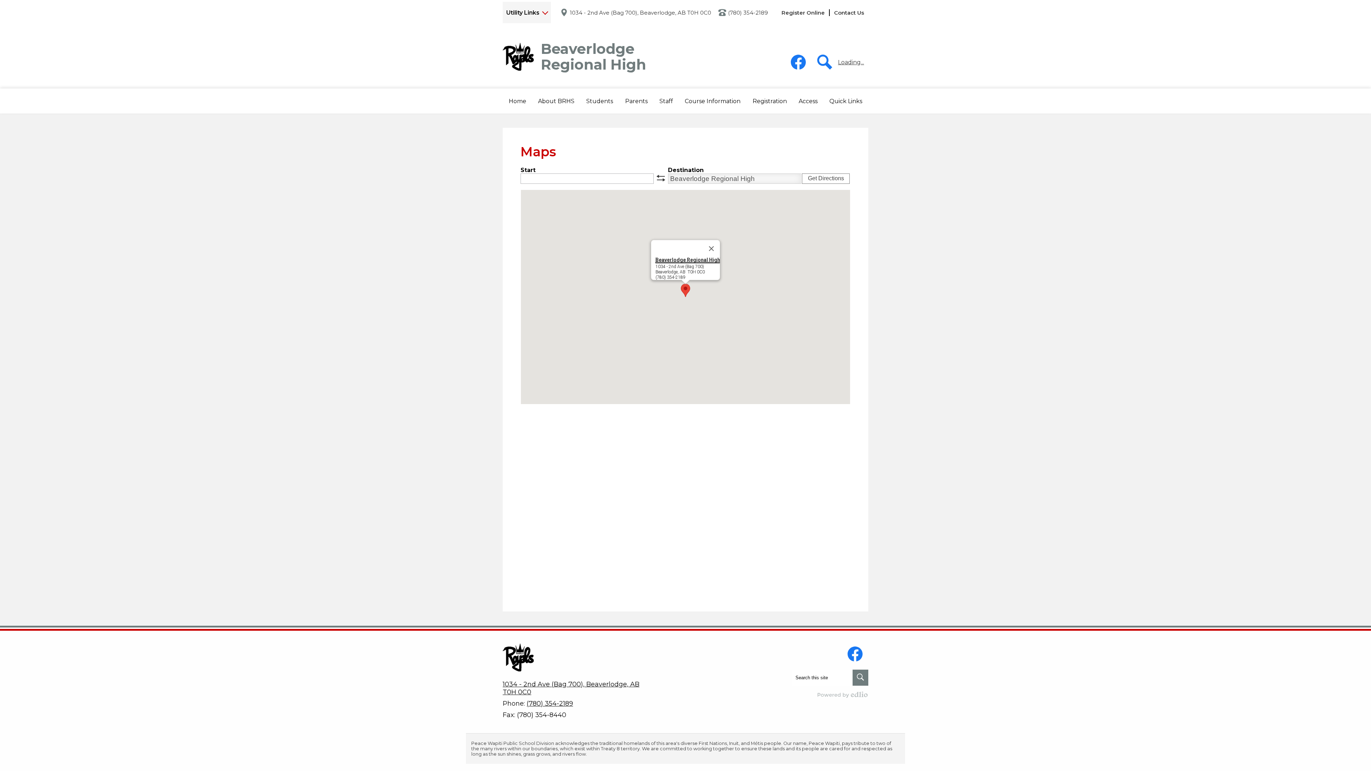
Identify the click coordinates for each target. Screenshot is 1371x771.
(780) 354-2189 (748, 12)
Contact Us (849, 12)
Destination (686, 170)
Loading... (851, 62)
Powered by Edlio (843, 694)
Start (528, 170)
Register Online (803, 12)
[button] (556, 101)
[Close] (711, 248)
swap (661, 178)
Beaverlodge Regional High (688, 260)
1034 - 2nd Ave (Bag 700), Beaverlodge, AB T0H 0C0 (640, 12)
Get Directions (826, 178)
